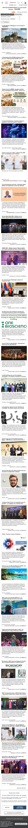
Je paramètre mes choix (21, 824)
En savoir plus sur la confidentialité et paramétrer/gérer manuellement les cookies (14, 813)
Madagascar (13, 752)
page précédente (23, 12)
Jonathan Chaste (11, 307)
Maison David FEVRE (12, 85)
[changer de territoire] (18, 3)
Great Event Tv (13, 244)
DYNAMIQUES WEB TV (11, 212)
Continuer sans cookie (19, 807)
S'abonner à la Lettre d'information (14, 818)
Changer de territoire (23, 4)
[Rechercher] (22, 3)
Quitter (7, 807)
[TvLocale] (13, 2)
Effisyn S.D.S (12, 562)
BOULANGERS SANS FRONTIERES (10, 180)
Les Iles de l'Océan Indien (11, 53)
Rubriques (6, 22)
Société (17, 9)
